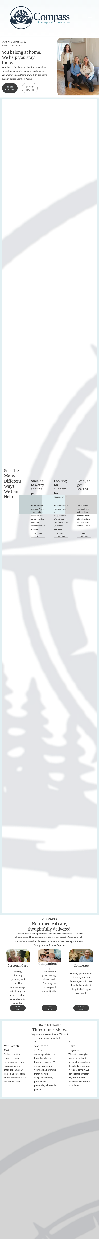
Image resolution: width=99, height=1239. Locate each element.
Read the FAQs (38, 535)
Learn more (18, 1008)
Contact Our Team (84, 535)
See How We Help (61, 535)
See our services (30, 88)
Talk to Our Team (10, 88)
